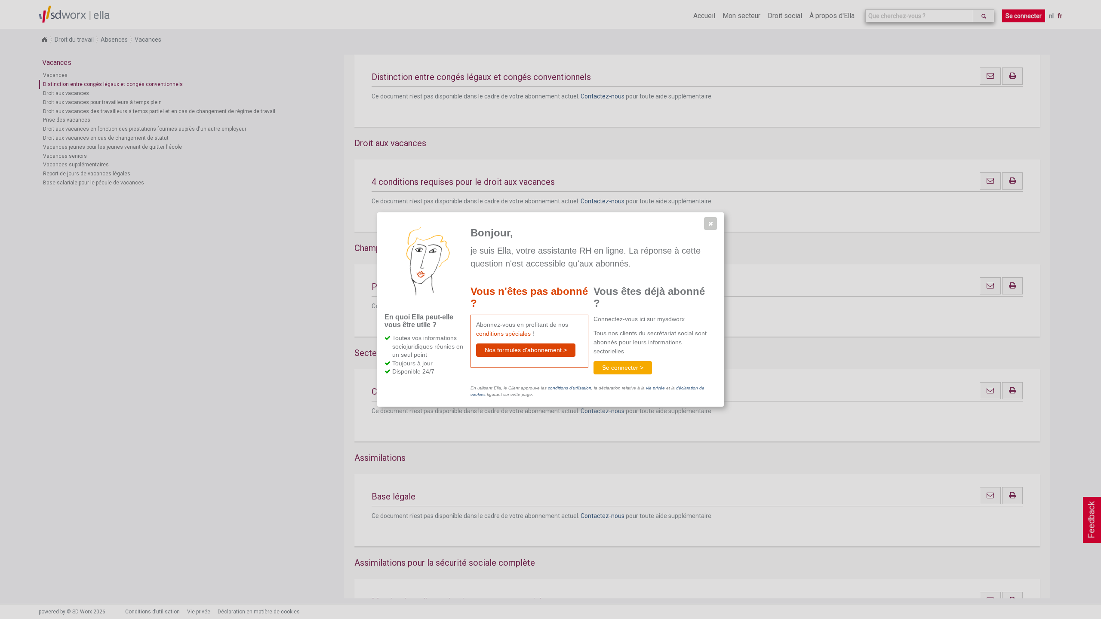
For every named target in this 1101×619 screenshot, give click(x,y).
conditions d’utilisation (569, 388)
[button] (710, 223)
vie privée (655, 388)
